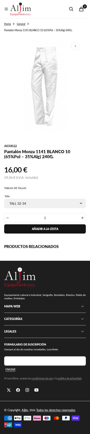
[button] (6, 9)
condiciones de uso (42, 378)
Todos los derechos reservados (55, 410)
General (21, 24)
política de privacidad (69, 378)
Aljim (25, 410)
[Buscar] (71, 9)
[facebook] (18, 390)
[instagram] (27, 390)
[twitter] (8, 390)
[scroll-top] (83, 427)
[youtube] (36, 390)
